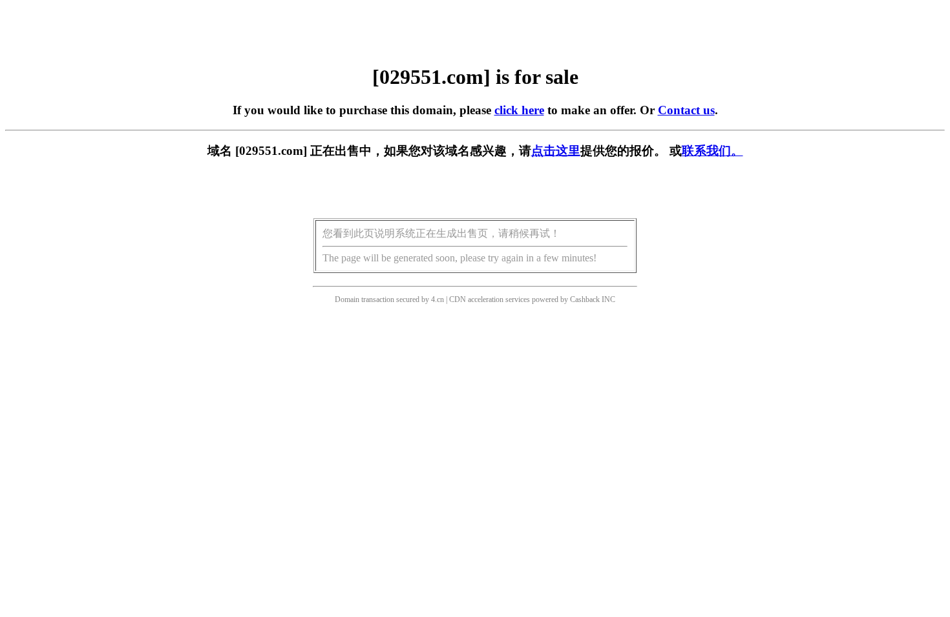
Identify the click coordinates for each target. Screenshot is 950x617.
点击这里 (555, 150)
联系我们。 (712, 150)
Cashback (585, 299)
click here (519, 110)
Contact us (686, 110)
